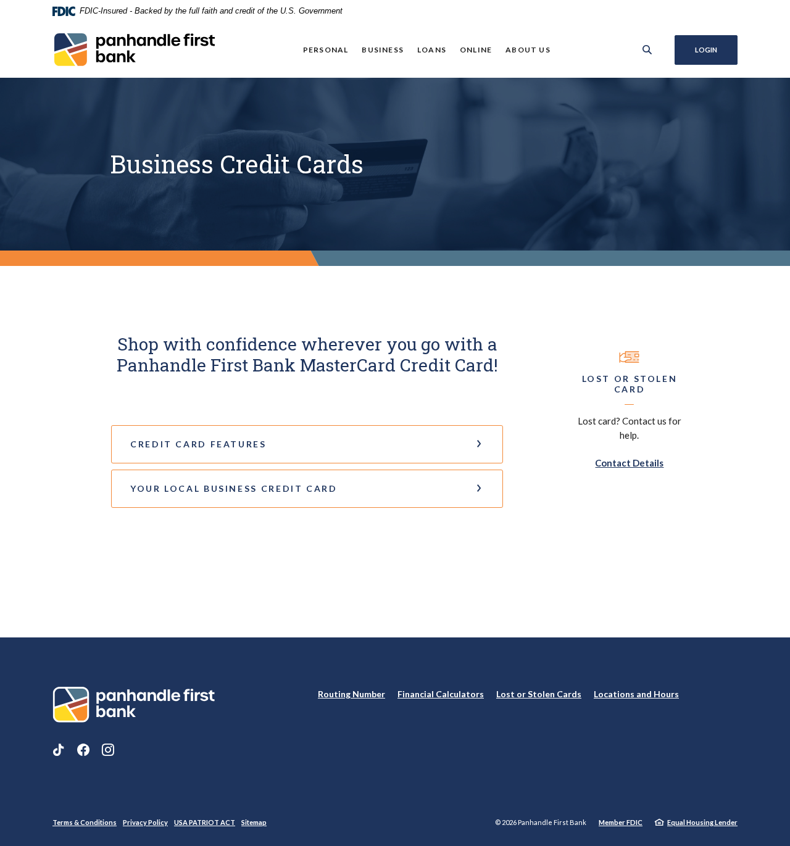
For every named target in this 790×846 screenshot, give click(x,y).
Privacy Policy (145, 822)
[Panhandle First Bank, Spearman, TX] (133, 49)
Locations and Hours (636, 694)
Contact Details (629, 462)
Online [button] (476, 49)
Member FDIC (620, 822)
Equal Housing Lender (702, 822)
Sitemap (254, 822)
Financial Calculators (440, 694)
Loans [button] (431, 49)
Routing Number (351, 694)
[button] (307, 444)
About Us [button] (528, 49)
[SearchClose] (647, 49)
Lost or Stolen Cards (538, 694)
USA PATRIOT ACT (204, 822)
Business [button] (383, 49)
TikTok (58, 750)
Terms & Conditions (84, 822)
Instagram (108, 750)
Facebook (83, 750)
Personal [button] (326, 49)
